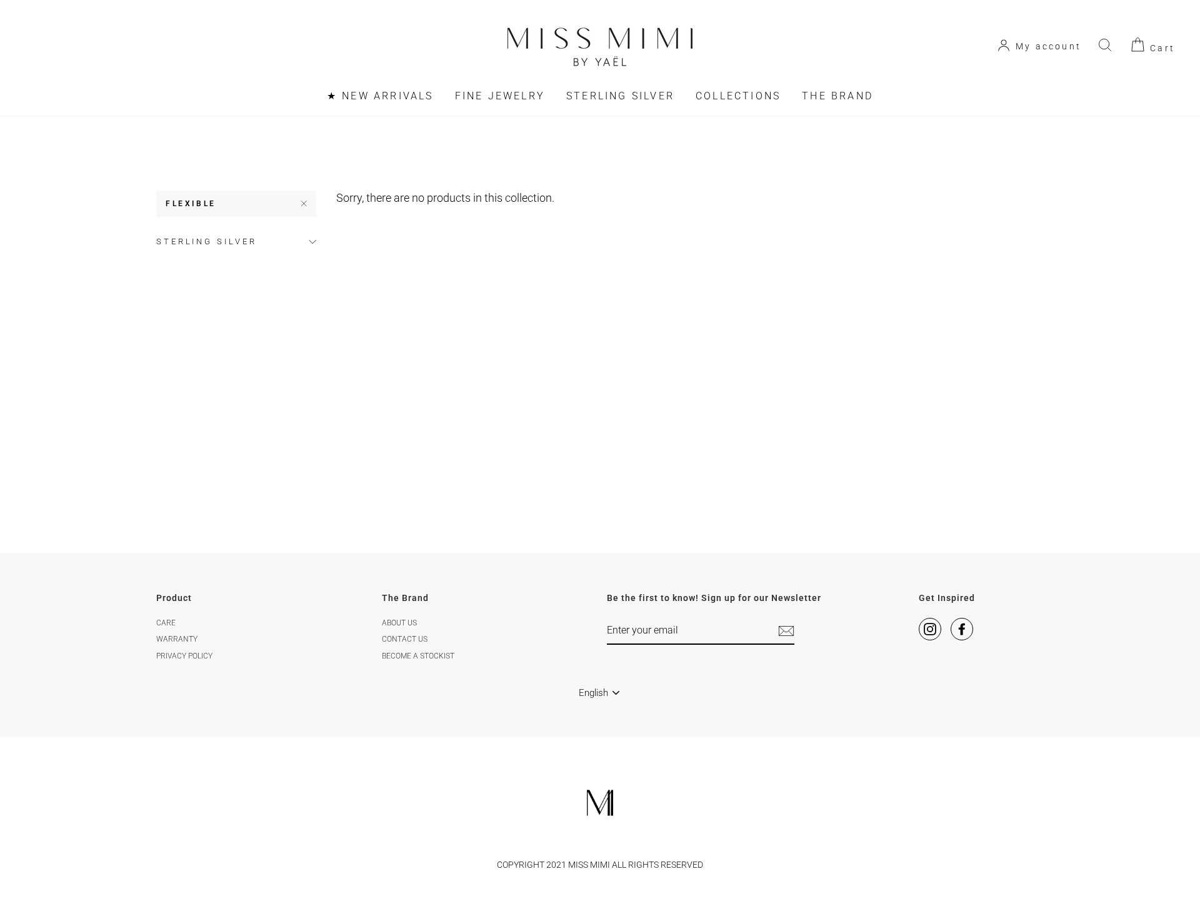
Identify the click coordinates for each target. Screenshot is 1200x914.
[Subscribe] (786, 630)
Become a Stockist (418, 656)
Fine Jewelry (500, 96)
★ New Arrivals (380, 96)
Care (166, 622)
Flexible (191, 203)
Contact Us (405, 639)
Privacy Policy (184, 656)
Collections (738, 96)
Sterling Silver (620, 96)
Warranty (177, 639)
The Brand (837, 96)
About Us (399, 622)
